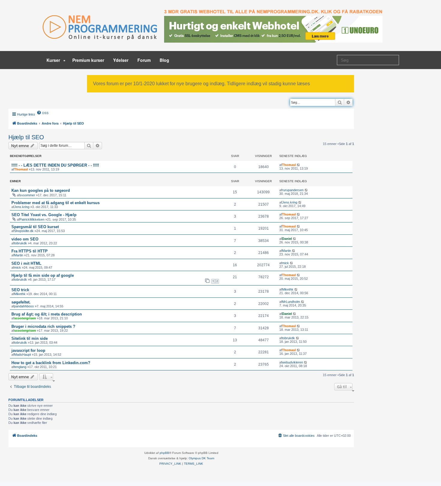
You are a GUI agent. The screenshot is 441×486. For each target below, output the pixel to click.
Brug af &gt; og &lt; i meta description (46, 314)
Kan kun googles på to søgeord (40, 190)
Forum (144, 60)
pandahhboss (24, 306)
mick (17, 267)
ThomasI (21, 169)
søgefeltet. (21, 302)
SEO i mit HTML (26, 263)
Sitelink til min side (29, 338)
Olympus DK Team (201, 458)
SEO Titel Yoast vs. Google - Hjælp (43, 215)
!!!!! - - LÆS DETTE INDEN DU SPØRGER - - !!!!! (55, 165)
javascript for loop (28, 350)
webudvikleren (292, 362)
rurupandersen (293, 190)
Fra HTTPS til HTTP (29, 251)
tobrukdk (20, 243)
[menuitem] (43, 112)
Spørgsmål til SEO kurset (35, 227)
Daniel (287, 238)
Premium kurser (88, 60)
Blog (164, 60)
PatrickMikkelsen (32, 219)
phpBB (164, 452)
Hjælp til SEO (26, 137)
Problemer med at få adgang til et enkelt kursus (55, 203)
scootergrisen (25, 318)
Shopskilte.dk (24, 231)
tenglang (20, 367)
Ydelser (120, 60)
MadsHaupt (22, 354)
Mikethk (20, 294)
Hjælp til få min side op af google (42, 275)
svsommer (27, 195)
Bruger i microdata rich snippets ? (43, 326)
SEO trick (20, 290)
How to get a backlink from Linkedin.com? (50, 363)
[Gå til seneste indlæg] (299, 165)
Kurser (53, 60)
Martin (18, 255)
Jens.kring (21, 207)
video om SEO (24, 239)
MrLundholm (291, 301)
